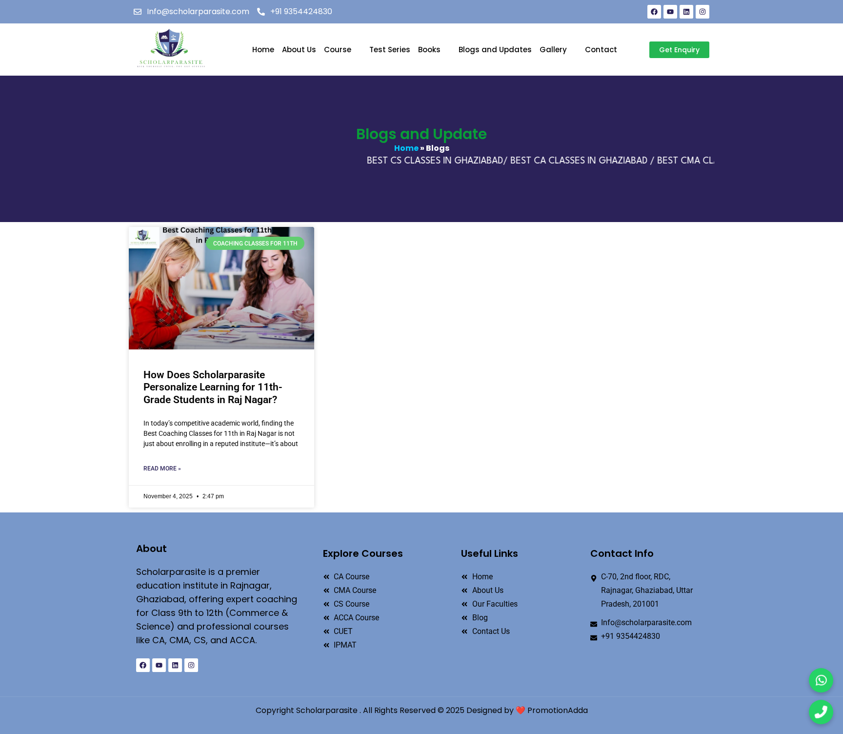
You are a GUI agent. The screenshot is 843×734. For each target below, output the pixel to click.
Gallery (553, 49)
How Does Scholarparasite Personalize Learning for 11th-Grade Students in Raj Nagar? (212, 387)
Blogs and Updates (495, 49)
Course (337, 49)
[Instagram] (702, 12)
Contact (601, 49)
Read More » (162, 468)
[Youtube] (670, 12)
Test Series (389, 49)
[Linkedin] (686, 12)
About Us (299, 49)
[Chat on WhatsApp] (821, 680)
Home (263, 49)
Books (429, 49)
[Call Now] (821, 712)
